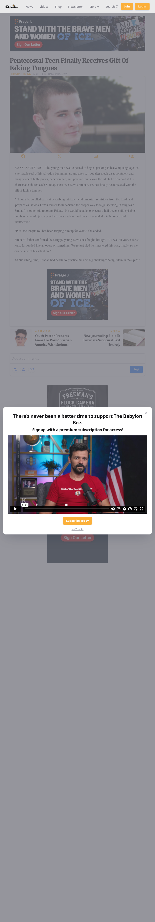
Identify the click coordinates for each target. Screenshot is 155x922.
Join (127, 6)
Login (142, 6)
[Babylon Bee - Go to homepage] (11, 6)
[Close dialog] (146, 413)
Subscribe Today (77, 521)
